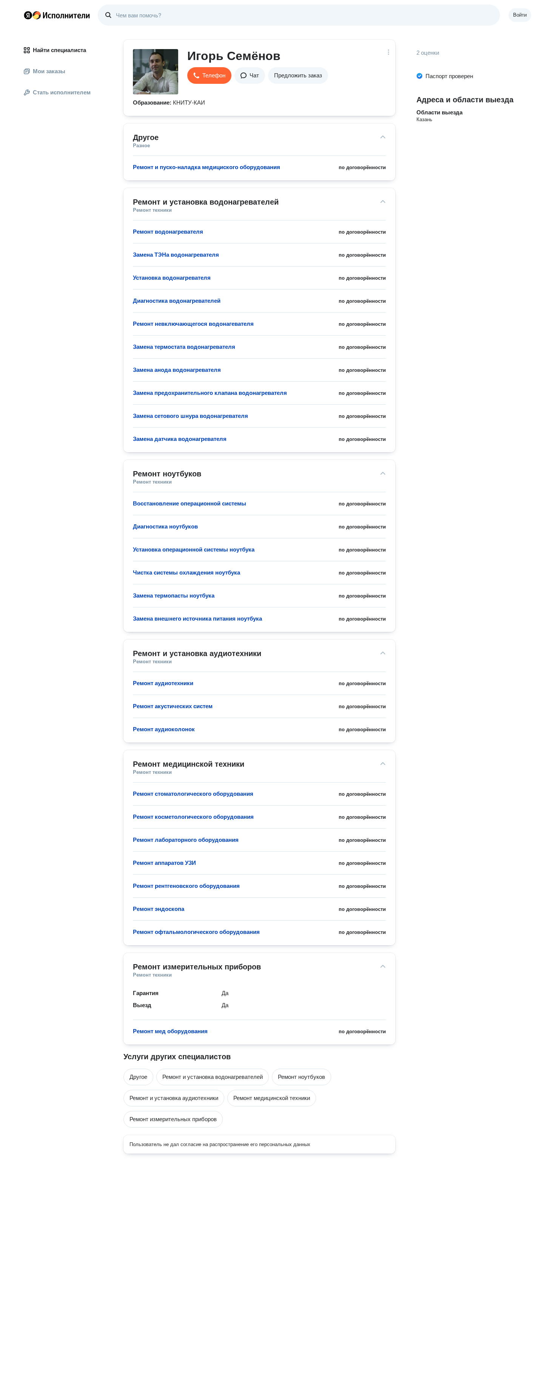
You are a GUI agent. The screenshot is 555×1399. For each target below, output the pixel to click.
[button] (209, 75)
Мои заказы (49, 71)
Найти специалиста (59, 50)
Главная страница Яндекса (28, 15)
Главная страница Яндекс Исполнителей (57, 15)
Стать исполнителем (62, 92)
